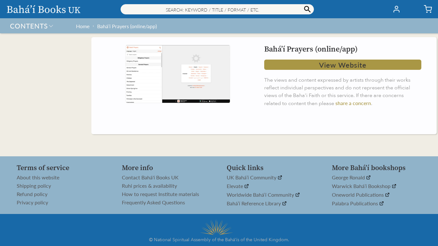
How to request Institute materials (160, 194)
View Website (342, 65)
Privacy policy (32, 202)
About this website (38, 177)
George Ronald (349, 177)
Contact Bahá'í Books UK (150, 177)
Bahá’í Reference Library (254, 203)
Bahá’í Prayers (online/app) (127, 26)
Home (82, 26)
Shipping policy (34, 185)
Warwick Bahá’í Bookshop (362, 186)
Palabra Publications (355, 203)
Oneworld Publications (358, 195)
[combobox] (217, 9)
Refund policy (32, 194)
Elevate (235, 186)
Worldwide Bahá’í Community (261, 195)
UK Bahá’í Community (252, 177)
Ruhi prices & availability (149, 185)
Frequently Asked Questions (153, 202)
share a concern (353, 103)
